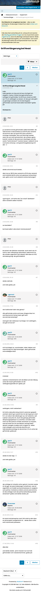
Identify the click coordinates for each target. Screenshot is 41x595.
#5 (37, 222)
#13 (36, 481)
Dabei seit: (11, 78)
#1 (37, 86)
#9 (37, 344)
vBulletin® (20, 581)
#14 (36, 515)
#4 (37, 195)
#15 (36, 543)
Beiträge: (11, 80)
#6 (37, 247)
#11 (37, 405)
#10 (36, 372)
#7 (37, 277)
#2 (37, 126)
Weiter (35, 68)
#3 (37, 166)
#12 (36, 452)
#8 (37, 306)
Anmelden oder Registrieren (27, 7)
